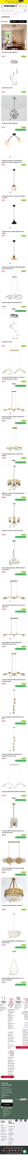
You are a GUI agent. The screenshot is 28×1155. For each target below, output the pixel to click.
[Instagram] (21, 1120)
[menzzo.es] (21, 1150)
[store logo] (11, 5)
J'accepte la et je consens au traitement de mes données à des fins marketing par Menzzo (7, 1112)
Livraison (3, 1127)
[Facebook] (16, 1120)
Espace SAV (11, 1006)
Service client (4, 1136)
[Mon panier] (26, 6)
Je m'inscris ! (7, 1104)
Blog (2, 1125)
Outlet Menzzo (12, 1126)
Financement (3, 1134)
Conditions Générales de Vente (11, 1134)
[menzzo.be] (18, 1150)
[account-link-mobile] (23, 6)
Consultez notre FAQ (12, 1054)
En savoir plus (7, 1076)
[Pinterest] (25, 1120)
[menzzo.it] (9, 1150)
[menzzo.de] (6, 1150)
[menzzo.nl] (12, 1150)
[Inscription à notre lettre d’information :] (7, 1101)
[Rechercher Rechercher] (25, 10)
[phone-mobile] (20, 6)
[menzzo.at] (15, 1150)
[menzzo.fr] (3, 1150)
